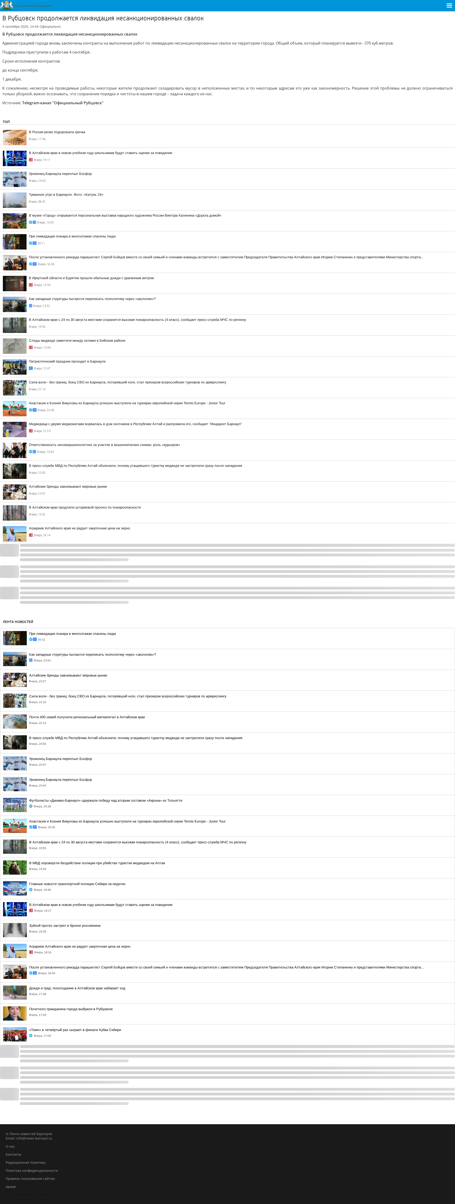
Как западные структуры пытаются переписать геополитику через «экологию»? (92, 299)
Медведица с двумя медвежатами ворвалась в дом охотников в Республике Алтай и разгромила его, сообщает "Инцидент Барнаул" (135, 424)
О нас (10, 1146)
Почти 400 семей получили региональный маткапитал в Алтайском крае (87, 717)
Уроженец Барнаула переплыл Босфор (60, 174)
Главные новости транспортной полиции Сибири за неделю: (77, 884)
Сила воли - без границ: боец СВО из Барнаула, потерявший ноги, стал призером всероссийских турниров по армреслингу (127, 382)
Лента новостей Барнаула (27, 1194)
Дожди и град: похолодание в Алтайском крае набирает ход (77, 988)
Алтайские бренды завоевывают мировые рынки (68, 486)
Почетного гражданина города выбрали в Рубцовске (71, 1009)
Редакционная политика (26, 1162)
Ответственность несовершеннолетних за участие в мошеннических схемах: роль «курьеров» (104, 445)
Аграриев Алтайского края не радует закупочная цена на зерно (79, 528)
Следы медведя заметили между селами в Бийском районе (77, 340)
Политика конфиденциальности (32, 1170)
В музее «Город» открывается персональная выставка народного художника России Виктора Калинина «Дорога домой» (125, 215)
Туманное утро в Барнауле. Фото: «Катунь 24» (66, 194)
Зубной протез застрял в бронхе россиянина (64, 925)
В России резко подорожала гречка (57, 132)
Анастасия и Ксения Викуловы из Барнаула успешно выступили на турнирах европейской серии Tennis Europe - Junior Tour (127, 403)
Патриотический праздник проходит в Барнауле (67, 361)
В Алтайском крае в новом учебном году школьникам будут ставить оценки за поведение (100, 153)
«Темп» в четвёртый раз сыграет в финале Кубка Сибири (75, 1030)
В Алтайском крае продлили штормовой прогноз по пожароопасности (85, 507)
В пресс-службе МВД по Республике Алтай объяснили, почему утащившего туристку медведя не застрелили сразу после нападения (135, 466)
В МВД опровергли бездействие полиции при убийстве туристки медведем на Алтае (97, 863)
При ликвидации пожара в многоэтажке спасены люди (72, 236)
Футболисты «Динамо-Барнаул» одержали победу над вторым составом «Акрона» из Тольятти (105, 800)
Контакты (13, 1154)
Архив (11, 1186)
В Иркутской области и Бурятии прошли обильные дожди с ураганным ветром (91, 278)
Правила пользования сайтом (30, 1178)
